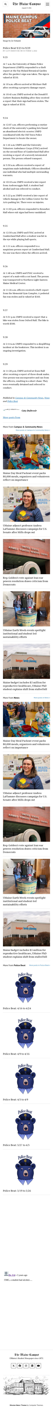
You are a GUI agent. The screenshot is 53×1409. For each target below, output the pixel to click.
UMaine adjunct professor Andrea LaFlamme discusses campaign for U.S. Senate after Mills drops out (25, 529)
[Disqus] (26, 1233)
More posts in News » (42, 698)
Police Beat (12, 401)
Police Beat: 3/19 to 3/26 (17, 1190)
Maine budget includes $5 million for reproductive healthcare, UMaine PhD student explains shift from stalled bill (25, 686)
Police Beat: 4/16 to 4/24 (17, 1008)
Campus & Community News (29, 397)
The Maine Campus (26, 4)
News (47, 397)
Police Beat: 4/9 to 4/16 (16, 1053)
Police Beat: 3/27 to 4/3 (16, 1145)
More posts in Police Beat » (39, 965)
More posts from (11, 417)
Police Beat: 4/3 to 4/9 (15, 1099)
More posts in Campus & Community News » (33, 430)
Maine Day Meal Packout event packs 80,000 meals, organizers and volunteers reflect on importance (26, 476)
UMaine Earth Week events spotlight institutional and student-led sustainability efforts (24, 633)
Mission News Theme (18, 1405)
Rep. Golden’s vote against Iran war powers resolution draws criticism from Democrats (25, 581)
